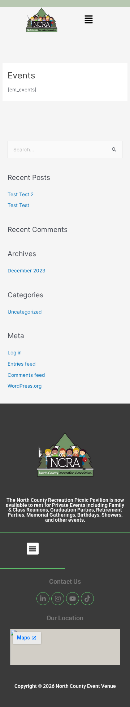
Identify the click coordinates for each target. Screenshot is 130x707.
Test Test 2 (21, 194)
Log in (15, 352)
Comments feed (26, 375)
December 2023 (27, 270)
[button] (88, 20)
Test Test (18, 205)
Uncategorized (25, 312)
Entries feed (21, 364)
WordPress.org (25, 386)
